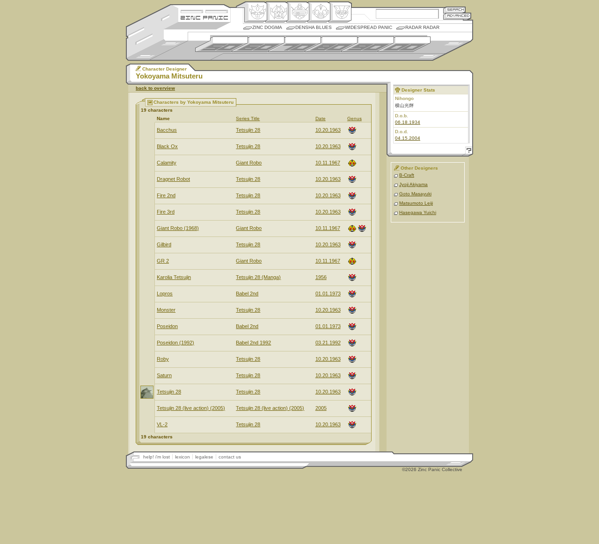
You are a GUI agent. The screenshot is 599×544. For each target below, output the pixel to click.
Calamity (166, 162)
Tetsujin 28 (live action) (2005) (191, 408)
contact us (230, 456)
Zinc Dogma (267, 27)
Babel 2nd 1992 (253, 342)
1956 (321, 277)
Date (320, 118)
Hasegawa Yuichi (417, 212)
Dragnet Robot (173, 179)
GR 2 (163, 261)
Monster (166, 310)
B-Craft (406, 175)
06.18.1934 (407, 122)
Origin (256, 12)
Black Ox (167, 146)
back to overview (155, 88)
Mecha (298, 12)
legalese (204, 456)
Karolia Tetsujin (174, 277)
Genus (354, 118)
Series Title (248, 118)
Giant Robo (249, 162)
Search (454, 10)
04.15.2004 (407, 138)
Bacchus (167, 130)
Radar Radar (422, 27)
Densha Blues (313, 27)
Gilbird (164, 244)
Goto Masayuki (415, 193)
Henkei (277, 12)
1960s (258, 44)
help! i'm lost (156, 456)
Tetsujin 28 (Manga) (258, 277)
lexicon (182, 456)
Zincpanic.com (204, 17)
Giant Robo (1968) (178, 228)
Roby (163, 359)
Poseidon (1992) (175, 342)
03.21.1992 (328, 342)
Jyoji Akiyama (413, 184)
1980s (331, 44)
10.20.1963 (328, 130)
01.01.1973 (328, 293)
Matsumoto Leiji (416, 203)
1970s (295, 44)
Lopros (165, 293)
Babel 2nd (247, 293)
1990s (368, 44)
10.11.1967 (327, 162)
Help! (467, 152)
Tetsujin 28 (248, 130)
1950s (222, 44)
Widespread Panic (368, 27)
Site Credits (204, 10)
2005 (321, 408)
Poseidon (167, 326)
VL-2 (162, 424)
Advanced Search (457, 16)
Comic (340, 12)
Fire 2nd (166, 195)
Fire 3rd (166, 212)
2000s (404, 44)
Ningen (319, 12)
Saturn (164, 375)
